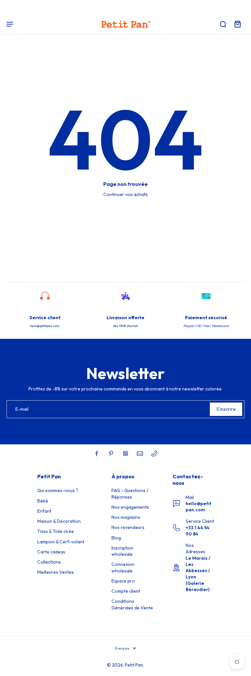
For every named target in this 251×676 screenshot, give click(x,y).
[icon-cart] (237, 23)
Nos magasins (125, 517)
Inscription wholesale (122, 551)
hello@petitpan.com (198, 507)
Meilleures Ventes (55, 572)
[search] (223, 23)
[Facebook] (97, 453)
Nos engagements (130, 507)
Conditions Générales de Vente (132, 604)
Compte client (125, 591)
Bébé (42, 501)
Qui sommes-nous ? (57, 490)
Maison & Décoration (59, 521)
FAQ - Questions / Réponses (129, 493)
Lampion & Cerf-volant (60, 542)
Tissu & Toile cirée (55, 531)
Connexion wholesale (122, 567)
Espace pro (123, 581)
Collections (49, 562)
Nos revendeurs (127, 527)
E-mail (21, 409)
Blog (116, 538)
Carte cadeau (51, 552)
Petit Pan (134, 665)
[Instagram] (125, 453)
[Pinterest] (111, 453)
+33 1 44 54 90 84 (197, 531)
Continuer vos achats (125, 194)
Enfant (44, 511)
